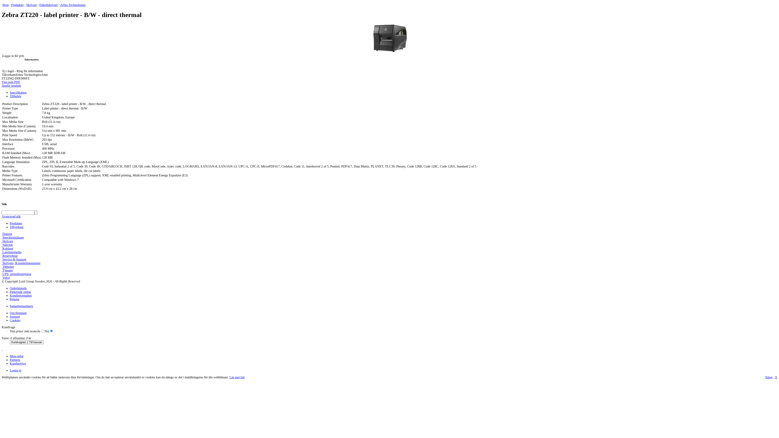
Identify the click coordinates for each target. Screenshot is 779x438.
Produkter (17, 5)
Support (15, 316)
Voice (6, 277)
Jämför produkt (11, 85)
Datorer (7, 234)
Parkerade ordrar (20, 292)
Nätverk (7, 245)
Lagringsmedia (12, 252)
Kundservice (18, 363)
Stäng (769, 377)
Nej (46, 331)
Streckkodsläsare (13, 237)
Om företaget (18, 313)
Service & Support (14, 259)
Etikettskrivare (48, 5)
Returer (14, 299)
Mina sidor (17, 356)
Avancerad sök (11, 216)
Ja (39, 331)
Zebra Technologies (73, 5)
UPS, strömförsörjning (16, 274)
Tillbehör (15, 96)
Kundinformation (21, 295)
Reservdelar (10, 256)
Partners (15, 360)
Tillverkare (17, 227)
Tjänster (7, 270)
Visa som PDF (11, 82)
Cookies (15, 320)
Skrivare (31, 5)
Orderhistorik (18, 288)
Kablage (7, 248)
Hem (5, 5)
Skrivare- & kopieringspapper (21, 263)
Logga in (15, 370)
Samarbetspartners (21, 306)
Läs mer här (237, 377)
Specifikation (18, 92)
